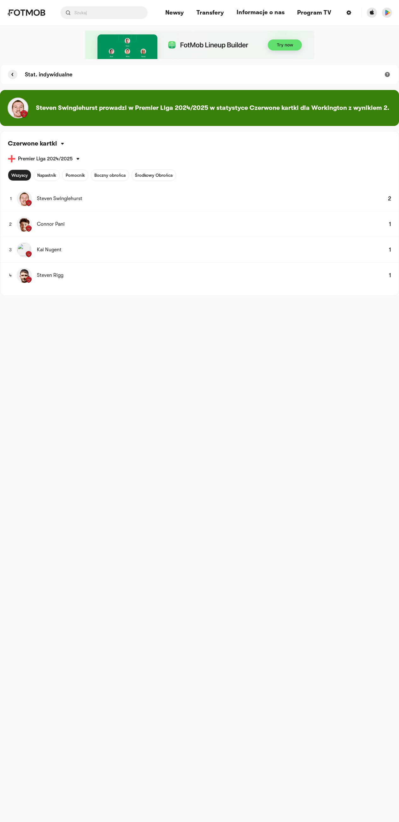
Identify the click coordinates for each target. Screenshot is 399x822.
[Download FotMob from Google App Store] (387, 13)
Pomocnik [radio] (75, 175)
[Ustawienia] (349, 13)
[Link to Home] (26, 12)
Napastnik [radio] (46, 175)
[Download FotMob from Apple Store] (372, 13)
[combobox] (9, 143)
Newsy (174, 13)
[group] (92, 175)
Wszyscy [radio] (19, 175)
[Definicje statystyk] (387, 74)
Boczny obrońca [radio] (110, 175)
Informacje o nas (261, 12)
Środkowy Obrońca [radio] (154, 175)
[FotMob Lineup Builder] (199, 45)
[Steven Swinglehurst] (18, 108)
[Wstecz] (12, 74)
